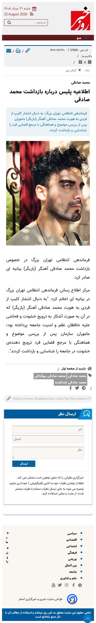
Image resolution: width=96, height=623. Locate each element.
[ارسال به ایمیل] (8, 51)
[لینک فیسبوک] (71, 389)
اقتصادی (72, 540)
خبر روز (47, 612)
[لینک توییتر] (78, 389)
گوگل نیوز (71, 70)
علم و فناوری (69, 578)
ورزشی (73, 559)
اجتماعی (72, 546)
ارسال (24, 464)
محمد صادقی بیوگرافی (50, 376)
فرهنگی (73, 552)
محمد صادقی (77, 376)
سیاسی (72, 533)
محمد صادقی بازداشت (70, 382)
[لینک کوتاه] (27, 51)
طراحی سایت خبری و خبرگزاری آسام (40, 599)
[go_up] (87, 618)
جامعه (73, 572)
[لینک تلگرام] (84, 389)
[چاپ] (18, 51)
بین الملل (71, 565)
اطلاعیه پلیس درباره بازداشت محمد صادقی (49, 96)
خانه (87, 70)
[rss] (30, 14)
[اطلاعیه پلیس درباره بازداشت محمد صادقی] (48, 193)
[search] (9, 23)
